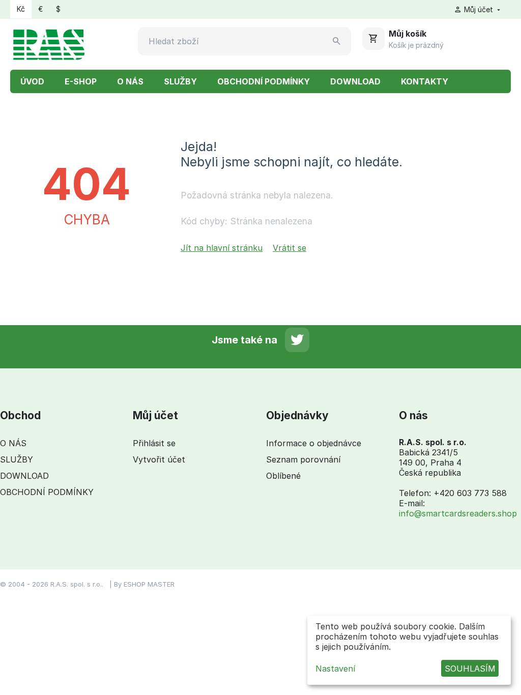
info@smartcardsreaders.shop (458, 513)
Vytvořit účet (159, 459)
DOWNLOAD (355, 81)
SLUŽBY (180, 81)
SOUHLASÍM (470, 668)
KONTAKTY (424, 81)
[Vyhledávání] (337, 41)
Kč (21, 9)
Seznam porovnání (303, 459)
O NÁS (130, 81)
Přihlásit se (154, 443)
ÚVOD (32, 81)
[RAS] (48, 43)
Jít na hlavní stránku (222, 248)
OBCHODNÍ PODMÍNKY (263, 81)
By (119, 584)
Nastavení (335, 668)
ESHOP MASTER (149, 584)
